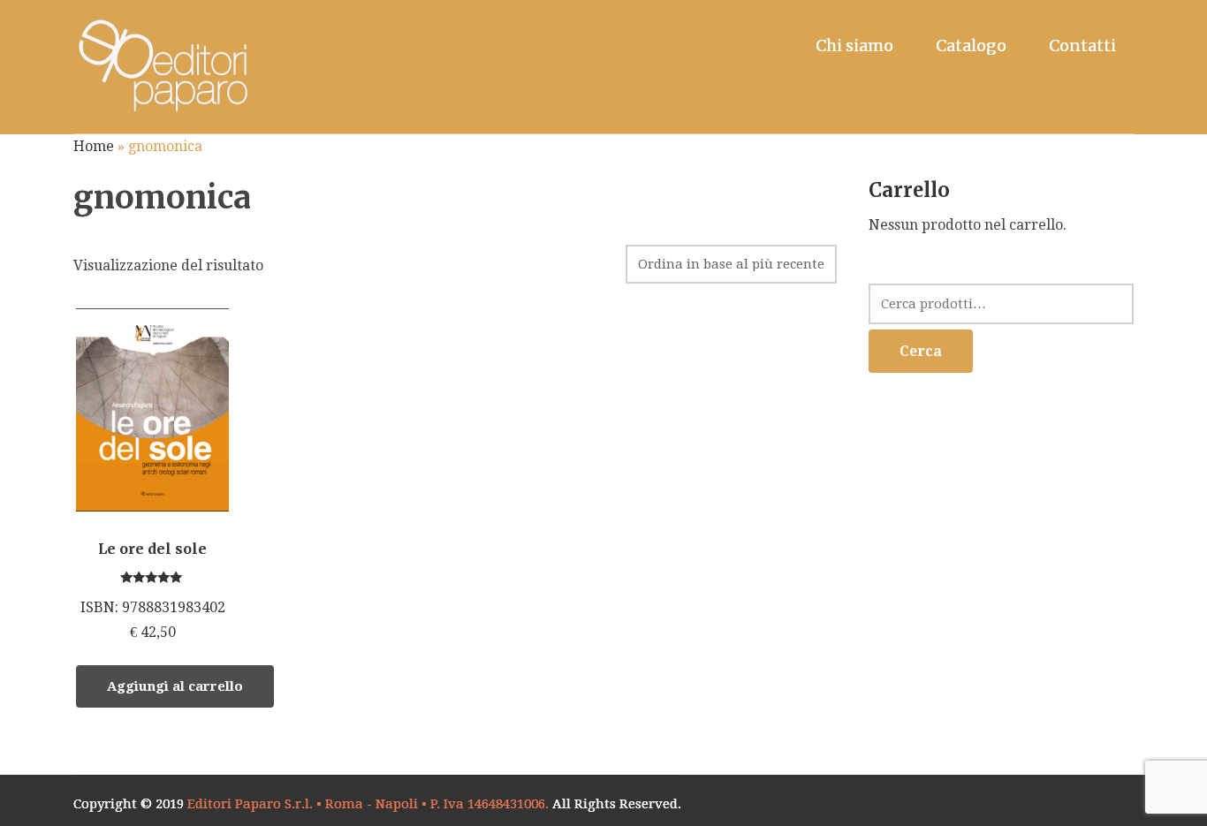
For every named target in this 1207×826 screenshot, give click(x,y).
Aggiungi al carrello (175, 686)
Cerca (921, 351)
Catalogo (971, 45)
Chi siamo (854, 45)
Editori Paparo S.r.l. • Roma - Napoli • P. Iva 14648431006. (368, 804)
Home (93, 146)
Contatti (1082, 45)
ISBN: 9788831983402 (152, 590)
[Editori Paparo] (161, 67)
